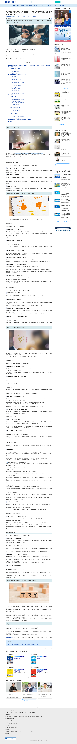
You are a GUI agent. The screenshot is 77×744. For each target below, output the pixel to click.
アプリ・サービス (42, 5)
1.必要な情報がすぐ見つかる (16, 77)
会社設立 (18, 5)
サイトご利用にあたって (9, 735)
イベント (62, 196)
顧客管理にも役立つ (15, 73)
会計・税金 (35, 5)
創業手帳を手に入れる (23, 712)
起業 (14, 5)
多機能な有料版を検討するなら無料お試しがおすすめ (20, 119)
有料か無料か (14, 108)
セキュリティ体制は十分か (16, 104)
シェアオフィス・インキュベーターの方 (25, 731)
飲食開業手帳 (21, 716)
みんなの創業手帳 (8, 719)
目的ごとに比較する (14, 113)
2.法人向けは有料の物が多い (16, 90)
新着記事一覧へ (62, 124)
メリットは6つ (13, 76)
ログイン (70, 2)
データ (29, 16)
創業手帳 (11, 716)
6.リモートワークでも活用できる (17, 85)
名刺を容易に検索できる (15, 71)
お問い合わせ (14, 731)
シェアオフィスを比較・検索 (17, 719)
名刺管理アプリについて (14, 67)
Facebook (8, 723)
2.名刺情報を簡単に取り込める (16, 79)
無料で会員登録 (57, 2)
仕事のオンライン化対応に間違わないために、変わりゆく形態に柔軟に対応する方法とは (24, 644)
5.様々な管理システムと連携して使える (18, 84)
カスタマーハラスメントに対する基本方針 (41, 735)
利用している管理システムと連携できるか (18, 102)
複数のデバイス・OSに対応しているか (17, 111)
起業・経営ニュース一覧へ (28, 700)
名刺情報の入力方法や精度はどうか (17, 101)
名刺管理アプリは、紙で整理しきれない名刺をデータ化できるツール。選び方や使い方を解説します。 (30, 65)
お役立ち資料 (64, 2)
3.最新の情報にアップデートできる (17, 80)
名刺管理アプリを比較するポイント (16, 95)
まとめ (10, 121)
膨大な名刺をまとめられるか (16, 115)
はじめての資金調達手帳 (36, 716)
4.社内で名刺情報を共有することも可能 (18, 82)
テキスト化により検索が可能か (16, 105)
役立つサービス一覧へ (62, 165)
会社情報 (6, 727)
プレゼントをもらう (32, 712)
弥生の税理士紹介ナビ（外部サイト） (30, 719)
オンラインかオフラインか (16, 110)
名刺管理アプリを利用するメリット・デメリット (19, 74)
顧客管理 (34, 16)
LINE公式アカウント (14, 723)
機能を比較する (13, 96)
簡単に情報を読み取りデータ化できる (17, 70)
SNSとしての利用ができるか (16, 118)
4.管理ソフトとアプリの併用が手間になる (18, 93)
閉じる (32, 62)
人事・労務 (49, 5)
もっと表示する (67, 88)
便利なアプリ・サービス (10, 16)
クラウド (24, 16)
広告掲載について (8, 731)
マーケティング (55, 5)
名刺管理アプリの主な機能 (15, 68)
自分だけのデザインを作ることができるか (18, 116)
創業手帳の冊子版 (9, 637)
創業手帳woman (28, 716)
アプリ (18, 16)
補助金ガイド (16, 716)
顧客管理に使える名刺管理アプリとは (14, 643)
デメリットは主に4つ (14, 87)
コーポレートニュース (13, 727)
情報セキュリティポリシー (28, 735)
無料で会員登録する (14, 712)
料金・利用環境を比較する (15, 107)
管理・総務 (62, 5)
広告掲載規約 (52, 735)
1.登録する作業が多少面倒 (16, 88)
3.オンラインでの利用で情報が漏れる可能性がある (19, 91)
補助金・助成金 (29, 5)
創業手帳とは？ (7, 712)
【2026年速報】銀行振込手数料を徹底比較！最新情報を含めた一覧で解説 (66, 58)
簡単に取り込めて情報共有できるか (17, 98)
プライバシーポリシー (18, 735)
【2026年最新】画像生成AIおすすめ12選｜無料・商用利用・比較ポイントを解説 (66, 73)
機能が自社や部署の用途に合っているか (18, 99)
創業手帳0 (6, 716)
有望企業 (62, 202)
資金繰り (23, 5)
